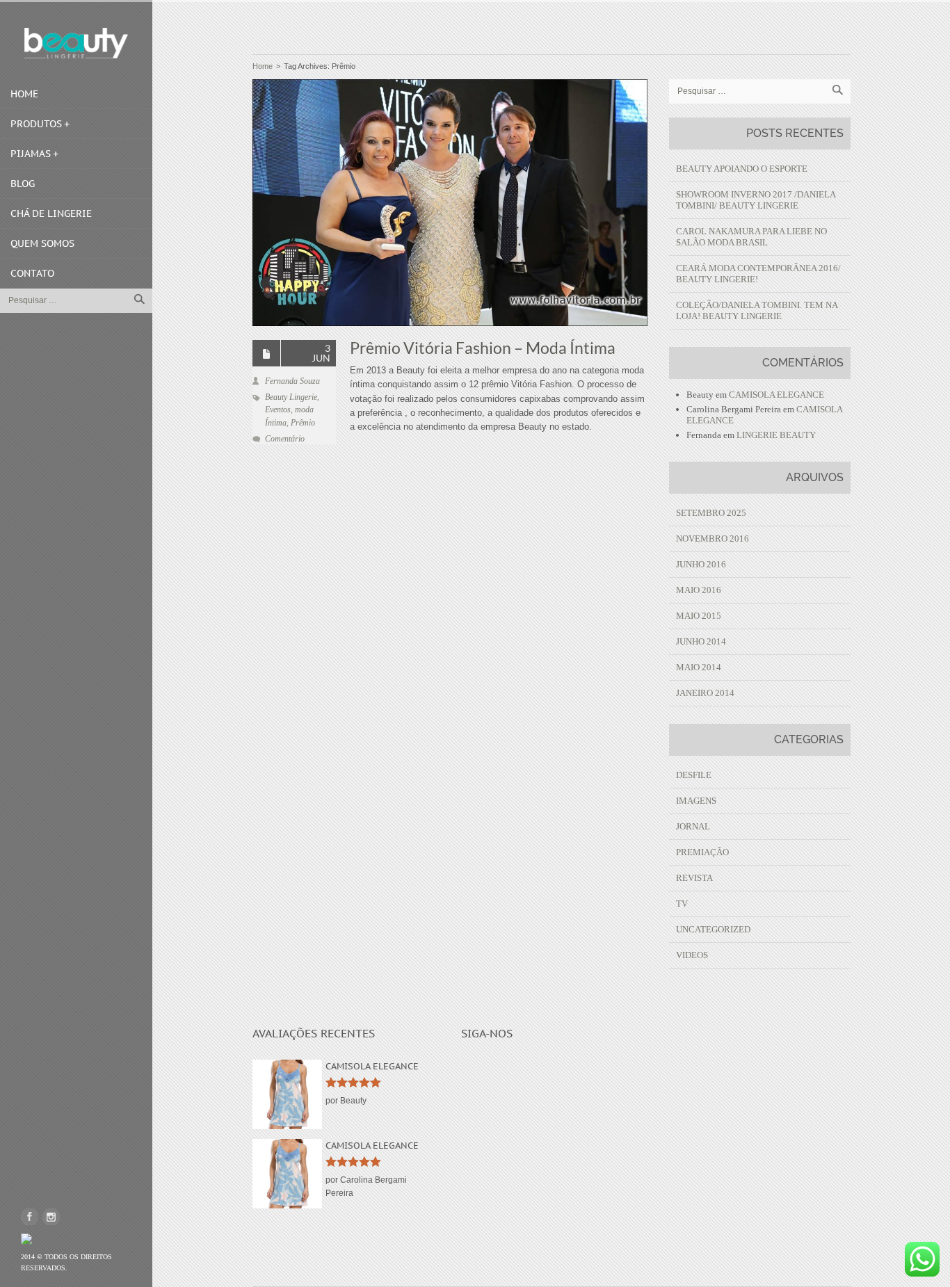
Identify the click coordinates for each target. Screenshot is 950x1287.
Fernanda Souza (292, 381)
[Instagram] (51, 1216)
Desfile (693, 775)
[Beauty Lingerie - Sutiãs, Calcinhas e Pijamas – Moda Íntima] (76, 43)
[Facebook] (29, 1216)
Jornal (693, 826)
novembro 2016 (712, 538)
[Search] (139, 299)
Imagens (696, 800)
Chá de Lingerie (51, 213)
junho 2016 (701, 564)
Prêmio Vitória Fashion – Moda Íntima (482, 347)
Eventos (278, 409)
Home (24, 94)
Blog (22, 183)
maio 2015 (698, 615)
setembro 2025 (711, 513)
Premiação (702, 852)
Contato (32, 273)
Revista (694, 878)
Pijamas (30, 153)
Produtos (36, 124)
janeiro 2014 (705, 693)
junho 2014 (701, 641)
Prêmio (303, 423)
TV (682, 903)
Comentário (285, 439)
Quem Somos (42, 243)
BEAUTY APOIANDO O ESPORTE (741, 168)
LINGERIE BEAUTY (776, 435)
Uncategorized (713, 929)
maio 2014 (698, 667)
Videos (692, 955)
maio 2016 (698, 590)
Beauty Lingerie (291, 397)
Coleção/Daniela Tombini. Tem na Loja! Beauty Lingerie (756, 310)
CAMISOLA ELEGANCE (776, 394)
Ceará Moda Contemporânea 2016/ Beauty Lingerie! (758, 273)
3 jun (321, 353)
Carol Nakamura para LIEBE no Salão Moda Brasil (751, 237)
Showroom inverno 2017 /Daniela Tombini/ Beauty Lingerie (755, 200)
